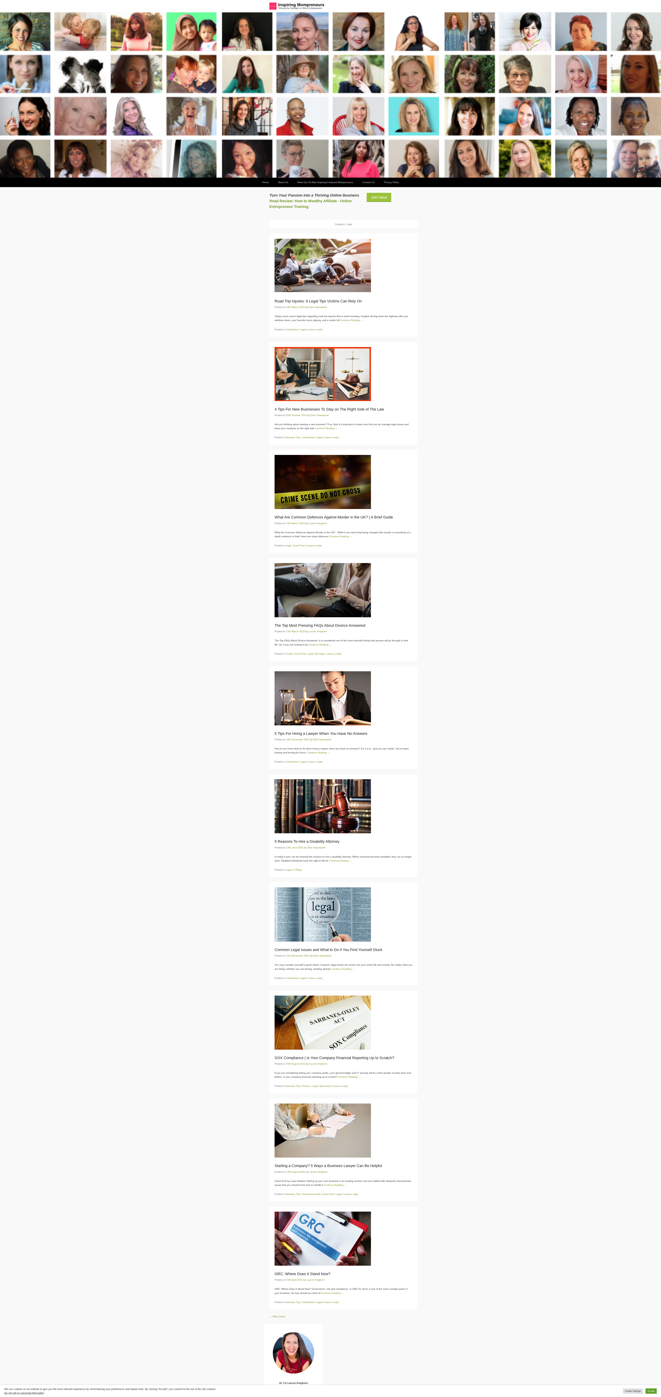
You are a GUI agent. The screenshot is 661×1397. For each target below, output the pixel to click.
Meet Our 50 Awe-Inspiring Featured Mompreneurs (325, 182)
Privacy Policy (391, 182)
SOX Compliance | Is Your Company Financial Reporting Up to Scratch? (334, 1058)
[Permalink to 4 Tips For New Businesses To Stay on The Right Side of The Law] (343, 374)
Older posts (277, 1316)
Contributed (291, 329)
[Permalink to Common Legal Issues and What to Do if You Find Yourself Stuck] (343, 914)
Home (265, 182)
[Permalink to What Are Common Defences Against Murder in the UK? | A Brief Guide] (343, 482)
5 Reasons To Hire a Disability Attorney (307, 841)
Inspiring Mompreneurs (301, 4)
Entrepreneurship (311, 1194)
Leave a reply (315, 329)
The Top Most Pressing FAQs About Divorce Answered (320, 625)
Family (288, 653)
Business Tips (292, 437)
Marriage (319, 653)
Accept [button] (651, 1391)
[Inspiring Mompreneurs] (330, 95)
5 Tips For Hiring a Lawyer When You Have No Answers (321, 733)
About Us (283, 182)
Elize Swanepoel (318, 307)
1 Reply (297, 869)
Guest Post (299, 545)
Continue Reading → (351, 320)
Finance (306, 1086)
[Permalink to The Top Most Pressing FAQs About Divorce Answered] (343, 590)
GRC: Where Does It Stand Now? (302, 1274)
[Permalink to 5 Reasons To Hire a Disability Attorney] (343, 806)
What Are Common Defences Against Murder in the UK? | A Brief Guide (334, 517)
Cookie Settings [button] (633, 1391)
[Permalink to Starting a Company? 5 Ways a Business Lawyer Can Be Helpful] (343, 1131)
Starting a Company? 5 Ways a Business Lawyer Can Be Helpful (328, 1166)
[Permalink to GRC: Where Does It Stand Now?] (343, 1239)
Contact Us (369, 182)
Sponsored (325, 1086)
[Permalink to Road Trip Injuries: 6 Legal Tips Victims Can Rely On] (343, 266)
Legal (303, 329)
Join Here (379, 197)
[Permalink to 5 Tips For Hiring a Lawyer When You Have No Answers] (343, 698)
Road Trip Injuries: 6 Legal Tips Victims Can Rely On (318, 301)
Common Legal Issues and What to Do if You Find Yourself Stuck (328, 950)
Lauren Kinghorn (318, 523)
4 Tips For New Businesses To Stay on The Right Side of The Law (329, 409)
